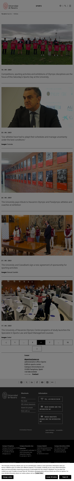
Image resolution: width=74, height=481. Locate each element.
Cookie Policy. (39, 473)
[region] (37, 472)
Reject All (65, 477)
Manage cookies (7, 477)
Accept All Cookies (51, 477)
